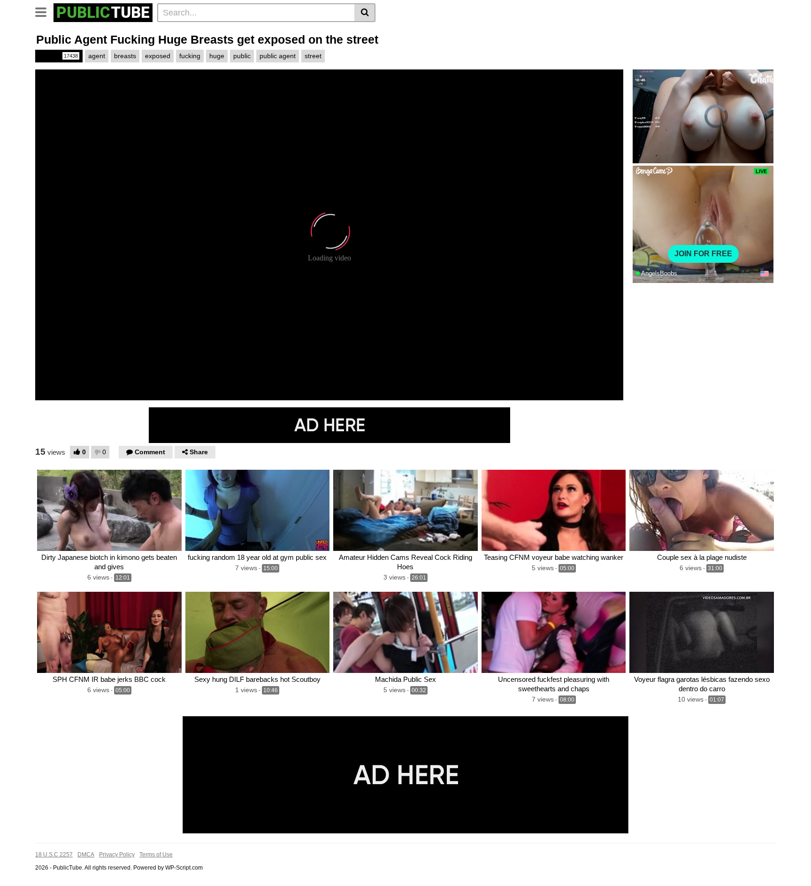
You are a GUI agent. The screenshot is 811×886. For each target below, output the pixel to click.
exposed (157, 56)
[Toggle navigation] (44, 11)
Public (58, 56)
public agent (278, 56)
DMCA (85, 854)
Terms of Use (156, 854)
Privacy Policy (117, 854)
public (242, 56)
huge (216, 56)
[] (364, 12)
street (313, 56)
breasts (125, 56)
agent (96, 56)
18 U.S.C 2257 (54, 854)
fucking (189, 56)
